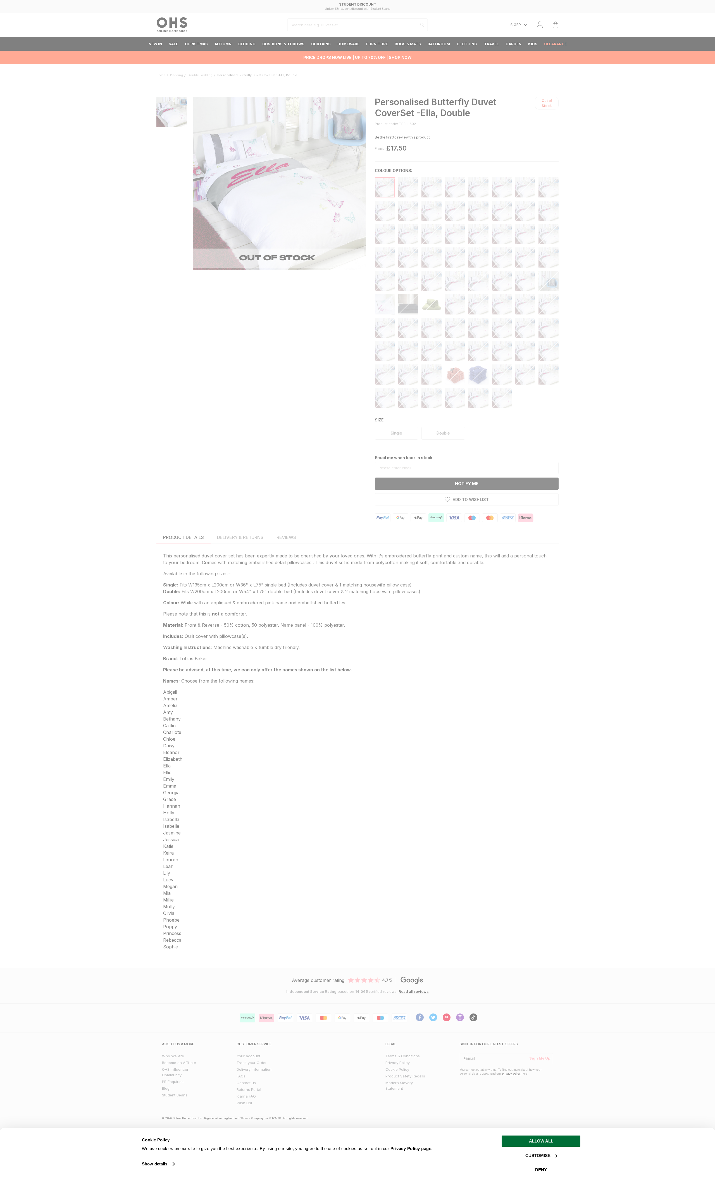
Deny (541, 1169)
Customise (537, 1155)
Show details (154, 1163)
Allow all (541, 1141)
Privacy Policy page (411, 1148)
